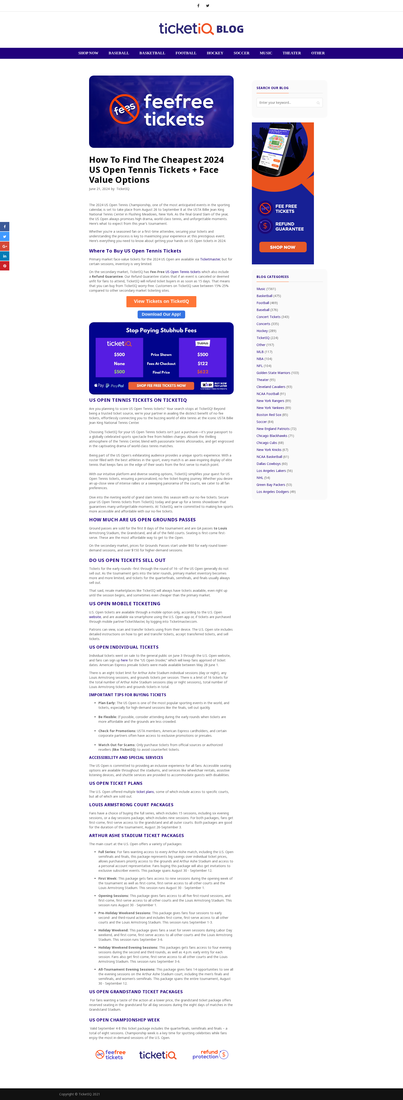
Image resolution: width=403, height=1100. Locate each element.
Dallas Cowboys (272, 463)
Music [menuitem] (266, 53)
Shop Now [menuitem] (88, 53)
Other (265, 344)
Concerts (268, 324)
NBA (264, 358)
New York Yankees (274, 407)
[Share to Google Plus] (4, 249)
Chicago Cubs (270, 442)
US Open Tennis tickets (183, 272)
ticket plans (145, 791)
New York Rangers (274, 400)
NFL (264, 365)
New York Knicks (272, 449)
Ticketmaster (210, 259)
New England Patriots (276, 428)
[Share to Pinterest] (4, 269)
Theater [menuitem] (292, 53)
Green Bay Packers (274, 484)
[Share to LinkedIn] (4, 259)
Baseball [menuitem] (119, 53)
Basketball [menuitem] (152, 53)
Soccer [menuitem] (242, 53)
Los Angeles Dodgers (276, 491)
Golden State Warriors (278, 372)
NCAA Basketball (273, 456)
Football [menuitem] (186, 53)
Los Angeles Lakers (275, 470)
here (125, 660)
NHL (263, 477)
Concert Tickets (273, 317)
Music (266, 289)
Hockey (266, 331)
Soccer (265, 421)
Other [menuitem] (318, 53)
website (95, 617)
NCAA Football (271, 393)
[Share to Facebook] (4, 230)
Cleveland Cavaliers (274, 386)
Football (267, 303)
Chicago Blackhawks (275, 435)
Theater (266, 379)
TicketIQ (122, 189)
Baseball (267, 310)
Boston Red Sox (272, 414)
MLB (264, 351)
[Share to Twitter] (4, 239)
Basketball (269, 296)
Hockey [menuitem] (215, 53)
